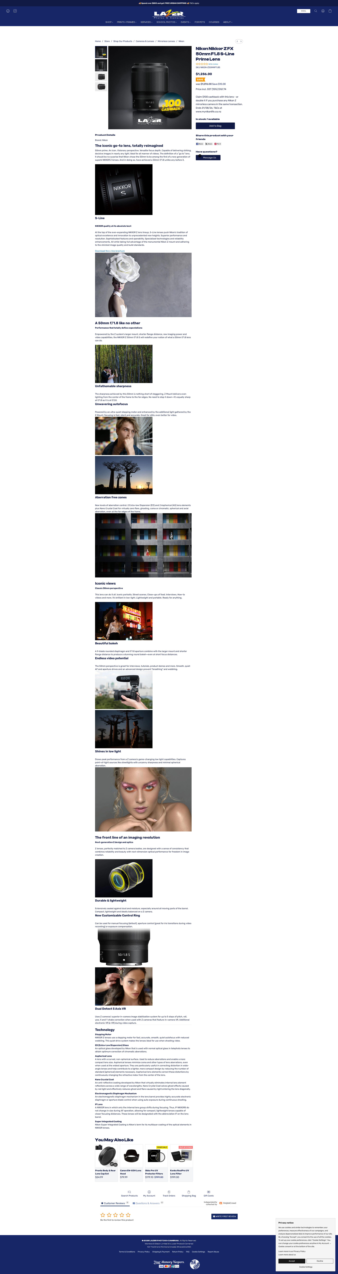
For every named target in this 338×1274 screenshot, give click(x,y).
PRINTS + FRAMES (126, 22)
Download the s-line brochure (110, 251)
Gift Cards (209, 1195)
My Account (149, 1195)
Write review (213, 64)
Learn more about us (287, 1255)
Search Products (129, 1195)
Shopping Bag (189, 1195)
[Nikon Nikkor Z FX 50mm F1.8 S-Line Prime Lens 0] (101, 52)
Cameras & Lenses (145, 41)
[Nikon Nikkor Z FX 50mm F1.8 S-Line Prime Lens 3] (101, 86)
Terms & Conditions (127, 1252)
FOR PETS (200, 22)
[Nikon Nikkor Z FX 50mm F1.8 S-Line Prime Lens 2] (101, 76)
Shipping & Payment (161, 1252)
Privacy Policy (144, 1252)
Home (98, 41)
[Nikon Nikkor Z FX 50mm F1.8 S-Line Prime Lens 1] (101, 65)
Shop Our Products (122, 41)
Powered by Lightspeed (169, 1256)
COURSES (214, 22)
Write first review (225, 1216)
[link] (305, 1266)
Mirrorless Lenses (166, 41)
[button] (169, 13)
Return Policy (177, 1252)
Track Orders (169, 1195)
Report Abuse (213, 1252)
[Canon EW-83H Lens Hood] (131, 1155)
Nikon (181, 41)
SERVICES (146, 22)
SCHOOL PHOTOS (166, 22)
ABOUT (227, 22)
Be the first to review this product (116, 1220)
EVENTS (185, 22)
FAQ (187, 1252)
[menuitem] (237, 41)
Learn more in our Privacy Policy (292, 1251)
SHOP (108, 22)
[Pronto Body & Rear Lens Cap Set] (106, 1155)
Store (107, 41)
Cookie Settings (198, 1252)
